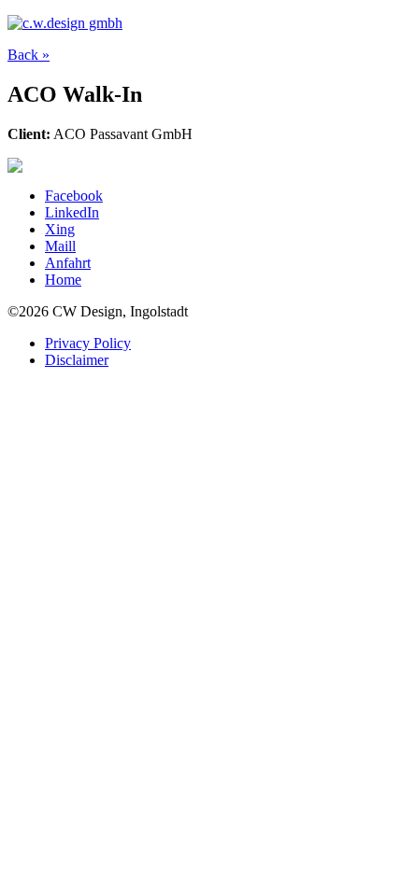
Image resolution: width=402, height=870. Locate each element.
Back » (28, 55)
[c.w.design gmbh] (64, 23)
